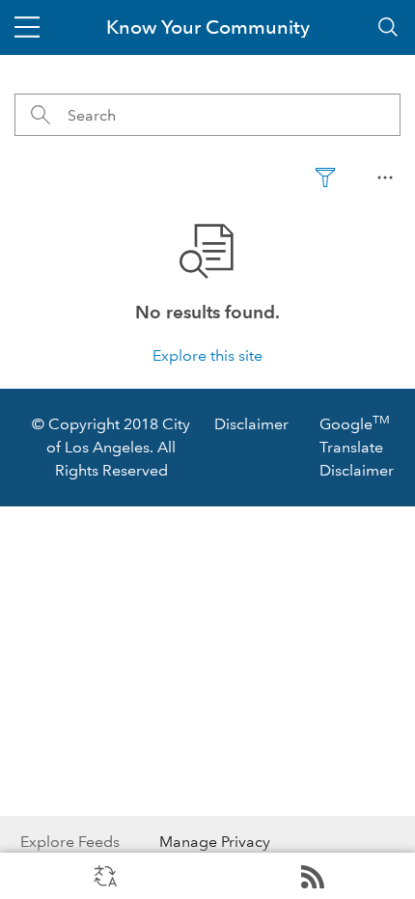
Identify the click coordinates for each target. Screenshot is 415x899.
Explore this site (207, 355)
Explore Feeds (311, 876)
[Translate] (104, 876)
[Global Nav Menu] (27, 27)
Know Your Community (208, 27)
